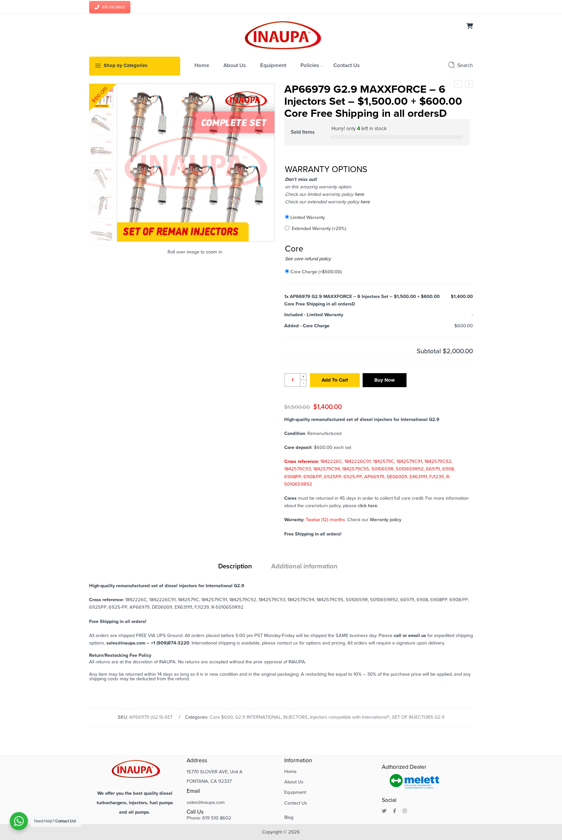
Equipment (295, 792)
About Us (293, 782)
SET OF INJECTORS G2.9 (418, 717)
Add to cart (335, 380)
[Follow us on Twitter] (384, 811)
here (358, 194)
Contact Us (295, 803)
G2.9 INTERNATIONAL (258, 717)
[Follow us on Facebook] (394, 811)
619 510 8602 (113, 7)
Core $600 (221, 717)
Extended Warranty (319, 228)
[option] (101, 96)
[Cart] (469, 27)
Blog (288, 817)
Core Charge (316, 272)
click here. (368, 505)
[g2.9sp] (101, 96)
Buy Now (384, 380)
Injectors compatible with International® (350, 717)
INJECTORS (295, 717)
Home (290, 771)
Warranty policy (385, 519)
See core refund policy (308, 259)
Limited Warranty (307, 217)
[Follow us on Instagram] (405, 811)
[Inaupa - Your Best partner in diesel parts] (281, 34)
